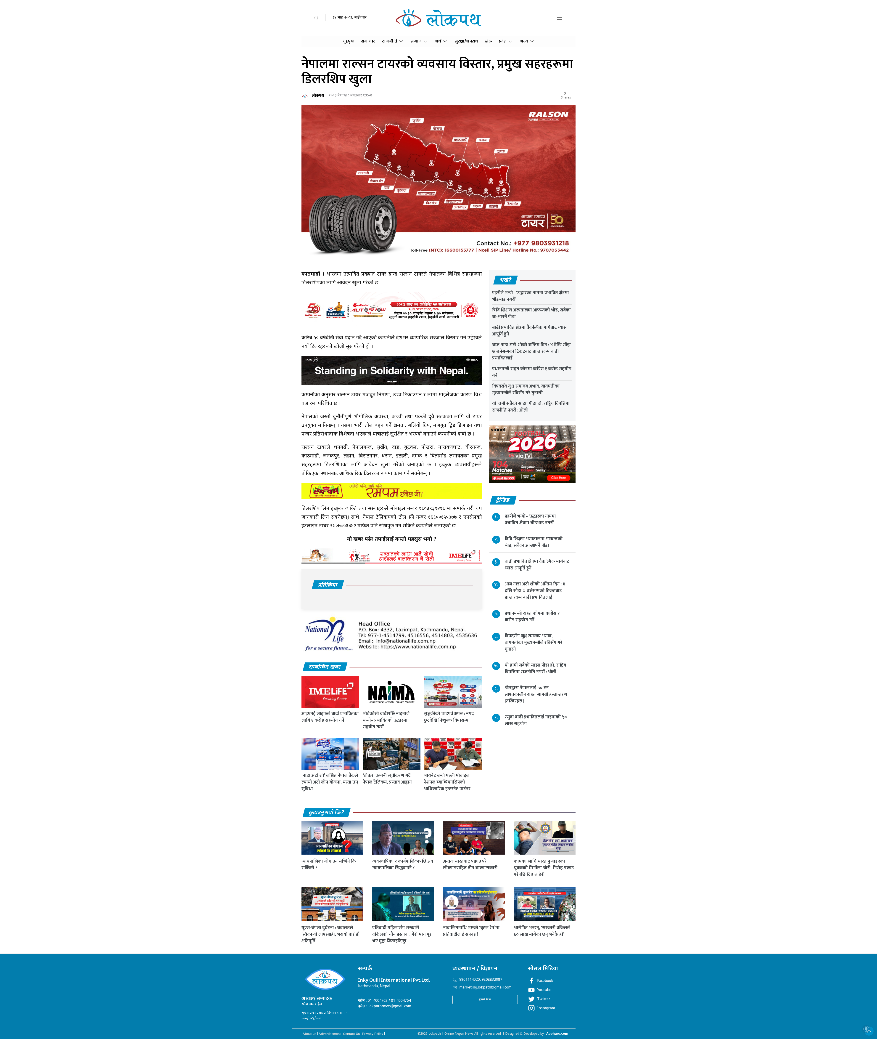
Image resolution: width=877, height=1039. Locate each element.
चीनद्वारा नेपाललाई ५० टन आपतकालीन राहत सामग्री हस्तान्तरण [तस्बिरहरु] (536, 694)
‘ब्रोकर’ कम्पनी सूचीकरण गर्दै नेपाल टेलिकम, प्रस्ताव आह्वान (387, 779)
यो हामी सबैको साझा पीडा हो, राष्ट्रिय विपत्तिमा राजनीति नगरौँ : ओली (531, 407)
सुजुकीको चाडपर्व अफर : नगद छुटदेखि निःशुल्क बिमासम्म (449, 717)
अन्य (524, 41)
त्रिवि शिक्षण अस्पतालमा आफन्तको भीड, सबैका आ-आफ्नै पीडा (531, 313)
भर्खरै (505, 280)
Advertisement (330, 1034)
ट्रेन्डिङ (503, 500)
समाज (416, 41)
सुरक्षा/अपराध (466, 41)
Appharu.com (557, 1034)
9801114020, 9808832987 (480, 980)
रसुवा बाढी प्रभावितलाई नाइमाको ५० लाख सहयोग (536, 720)
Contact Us (351, 1034)
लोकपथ (318, 95)
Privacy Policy (372, 1034)
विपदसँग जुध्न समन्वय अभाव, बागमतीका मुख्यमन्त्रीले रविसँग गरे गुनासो (526, 389)
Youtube (544, 990)
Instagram (546, 1008)
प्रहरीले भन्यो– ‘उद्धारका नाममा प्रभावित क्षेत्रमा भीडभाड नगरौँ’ (530, 296)
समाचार (368, 41)
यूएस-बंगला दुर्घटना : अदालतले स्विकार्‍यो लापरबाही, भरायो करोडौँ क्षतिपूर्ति (330, 934)
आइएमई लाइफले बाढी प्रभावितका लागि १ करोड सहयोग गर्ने (330, 717)
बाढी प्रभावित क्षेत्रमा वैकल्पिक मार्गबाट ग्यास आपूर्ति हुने (529, 331)
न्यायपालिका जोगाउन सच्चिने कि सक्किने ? (328, 864)
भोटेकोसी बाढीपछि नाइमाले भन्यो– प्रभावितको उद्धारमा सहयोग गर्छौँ (386, 720)
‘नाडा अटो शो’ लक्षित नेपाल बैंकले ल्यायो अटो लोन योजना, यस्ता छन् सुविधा (329, 782)
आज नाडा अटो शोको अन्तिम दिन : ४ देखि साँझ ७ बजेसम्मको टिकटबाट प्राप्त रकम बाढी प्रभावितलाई (531, 351)
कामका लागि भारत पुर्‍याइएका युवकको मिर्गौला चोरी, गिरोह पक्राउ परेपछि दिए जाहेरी (544, 867)
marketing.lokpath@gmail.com (485, 987)
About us (309, 1034)
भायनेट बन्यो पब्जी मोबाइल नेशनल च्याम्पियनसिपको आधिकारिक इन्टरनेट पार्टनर (447, 782)
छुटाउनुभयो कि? (326, 812)
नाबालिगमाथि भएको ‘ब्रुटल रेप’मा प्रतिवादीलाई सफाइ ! (471, 931)
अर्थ (438, 41)
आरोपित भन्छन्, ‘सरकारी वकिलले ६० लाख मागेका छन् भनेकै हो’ (542, 931)
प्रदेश (503, 41)
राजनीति (389, 41)
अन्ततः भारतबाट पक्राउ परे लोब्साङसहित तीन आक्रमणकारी (470, 864)
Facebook (545, 981)
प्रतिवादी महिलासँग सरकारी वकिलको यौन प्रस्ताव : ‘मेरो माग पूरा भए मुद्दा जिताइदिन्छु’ (402, 934)
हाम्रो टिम (485, 1000)
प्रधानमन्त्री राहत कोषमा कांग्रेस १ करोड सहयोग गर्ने (531, 372)
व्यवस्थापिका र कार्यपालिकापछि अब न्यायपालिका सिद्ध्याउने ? (402, 864)
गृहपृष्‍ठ (348, 41)
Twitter (543, 999)
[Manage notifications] (866, 1029)
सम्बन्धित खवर (325, 667)
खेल (488, 41)
